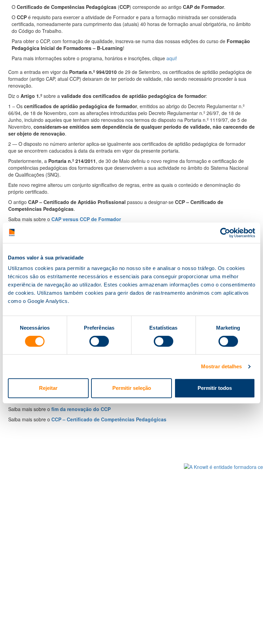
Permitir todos (215, 388)
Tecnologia (88, 508)
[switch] (99, 341)
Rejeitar (48, 388)
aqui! (171, 58)
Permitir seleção (131, 388)
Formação (50, 467)
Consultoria (90, 467)
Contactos (165, 467)
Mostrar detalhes (221, 366)
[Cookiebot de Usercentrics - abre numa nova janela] (225, 233)
